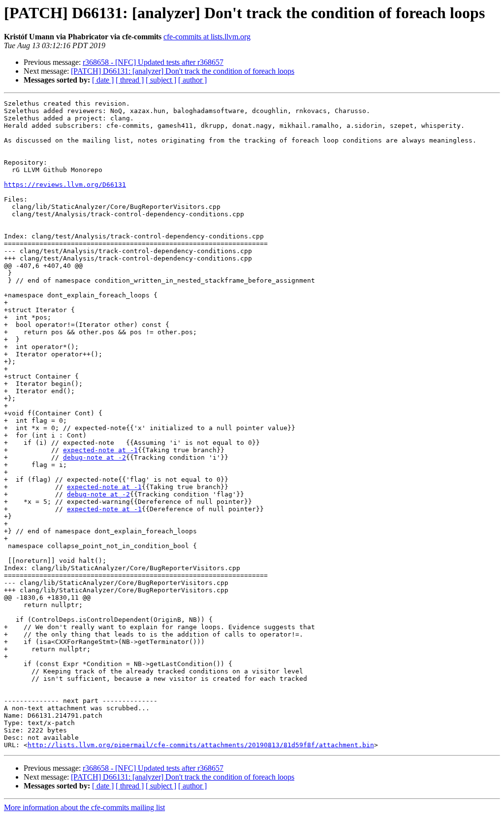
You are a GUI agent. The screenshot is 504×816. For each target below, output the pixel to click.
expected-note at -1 (100, 450)
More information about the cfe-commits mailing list (84, 807)
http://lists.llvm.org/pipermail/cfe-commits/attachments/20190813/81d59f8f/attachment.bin (201, 745)
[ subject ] (161, 80)
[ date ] (103, 80)
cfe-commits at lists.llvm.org (207, 36)
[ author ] (192, 80)
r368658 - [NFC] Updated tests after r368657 (153, 62)
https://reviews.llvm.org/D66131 (65, 184)
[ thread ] (130, 80)
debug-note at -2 (94, 457)
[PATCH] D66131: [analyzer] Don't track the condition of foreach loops (182, 71)
